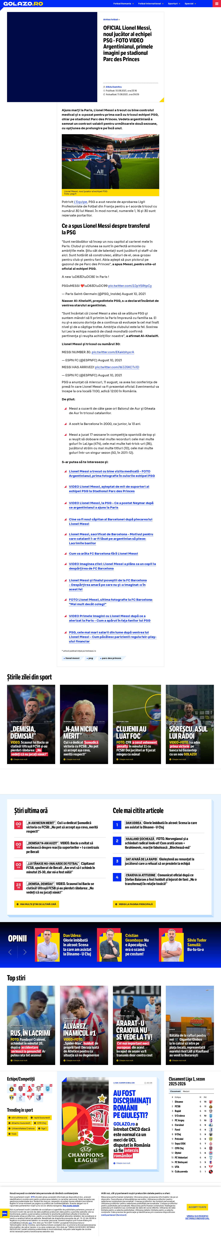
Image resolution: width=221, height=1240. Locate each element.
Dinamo (179, 1101)
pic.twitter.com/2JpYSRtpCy (130, 286)
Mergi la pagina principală (136, 904)
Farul (177, 1129)
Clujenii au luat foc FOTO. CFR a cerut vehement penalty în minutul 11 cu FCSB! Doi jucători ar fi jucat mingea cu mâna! (137, 724)
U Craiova (180, 1115)
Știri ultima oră (31, 810)
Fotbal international (149, 3)
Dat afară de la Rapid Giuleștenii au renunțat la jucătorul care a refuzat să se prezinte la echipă (158, 861)
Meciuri (186, 1091)
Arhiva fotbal (110, 19)
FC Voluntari (181, 1157)
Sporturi (173, 3)
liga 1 (43, 1128)
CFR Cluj (41, 1123)
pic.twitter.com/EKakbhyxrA (113, 352)
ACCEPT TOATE (197, 1207)
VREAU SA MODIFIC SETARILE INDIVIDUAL (197, 1217)
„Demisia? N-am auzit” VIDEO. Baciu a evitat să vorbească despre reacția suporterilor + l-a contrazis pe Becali (60, 847)
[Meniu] (217, 3)
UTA (177, 1167)
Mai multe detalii (71, 1206)
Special (189, 3)
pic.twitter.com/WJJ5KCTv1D (117, 367)
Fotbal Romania (122, 3)
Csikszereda (181, 1171)
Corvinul (179, 1125)
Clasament (175, 1091)
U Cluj (178, 1134)
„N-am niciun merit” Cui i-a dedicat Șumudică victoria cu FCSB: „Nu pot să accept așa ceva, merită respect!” (84, 724)
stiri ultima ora (19, 1117)
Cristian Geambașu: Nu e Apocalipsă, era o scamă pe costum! (128, 945)
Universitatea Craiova (23, 1128)
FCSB (177, 1106)
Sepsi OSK (180, 1143)
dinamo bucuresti (21, 1123)
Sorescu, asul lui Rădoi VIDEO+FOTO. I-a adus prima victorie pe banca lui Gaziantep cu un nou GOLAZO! (190, 724)
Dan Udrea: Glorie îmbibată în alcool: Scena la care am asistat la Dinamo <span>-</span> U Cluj (66, 945)
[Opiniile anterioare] (10, 952)
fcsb (14, 1134)
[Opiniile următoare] (24, 952)
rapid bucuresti (42, 1117)
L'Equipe (80, 202)
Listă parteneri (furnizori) (113, 1215)
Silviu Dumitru (114, 87)
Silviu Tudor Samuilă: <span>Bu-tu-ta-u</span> (190, 945)
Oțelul (178, 1153)
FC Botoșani (181, 1162)
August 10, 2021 (134, 294)
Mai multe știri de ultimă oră (38, 904)
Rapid (178, 1111)
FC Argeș (179, 1120)
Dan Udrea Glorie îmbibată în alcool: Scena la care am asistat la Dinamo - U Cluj (158, 825)
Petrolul (179, 1139)
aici (30, 1223)
